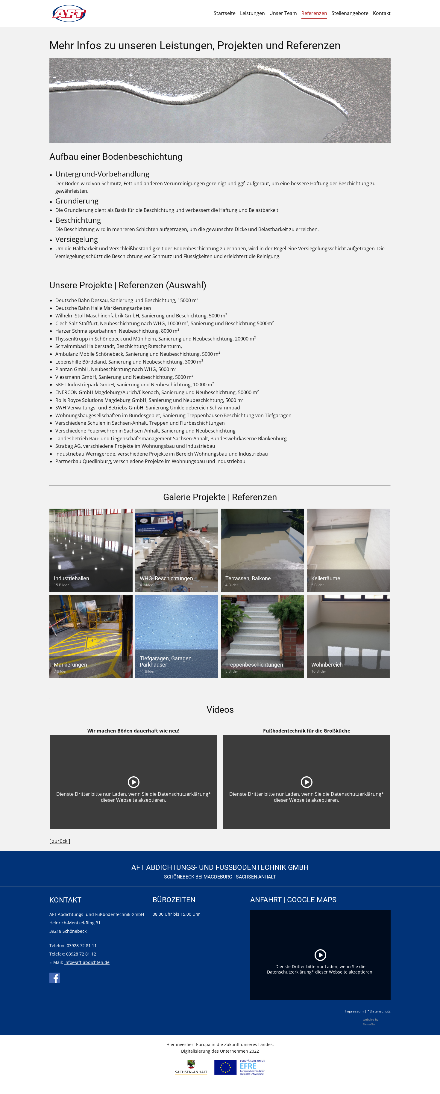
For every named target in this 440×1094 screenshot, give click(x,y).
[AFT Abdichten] (69, 13)
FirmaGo (369, 1024)
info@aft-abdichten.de (87, 962)
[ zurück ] (59, 841)
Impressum (354, 1011)
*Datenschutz (379, 1011)
